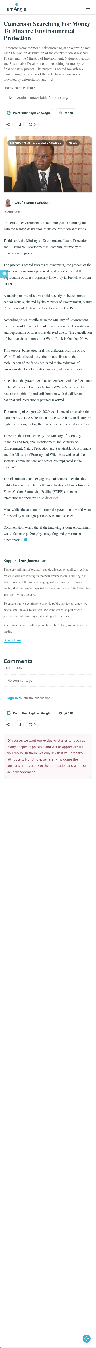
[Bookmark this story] (19, 124)
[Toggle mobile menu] (87, 7)
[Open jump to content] (4, 274)
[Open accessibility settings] (87, 1339)
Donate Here (12, 640)
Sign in (12, 698)
